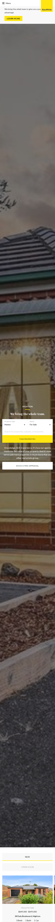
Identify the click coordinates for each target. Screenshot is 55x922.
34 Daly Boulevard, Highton (27, 916)
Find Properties (27, 439)
